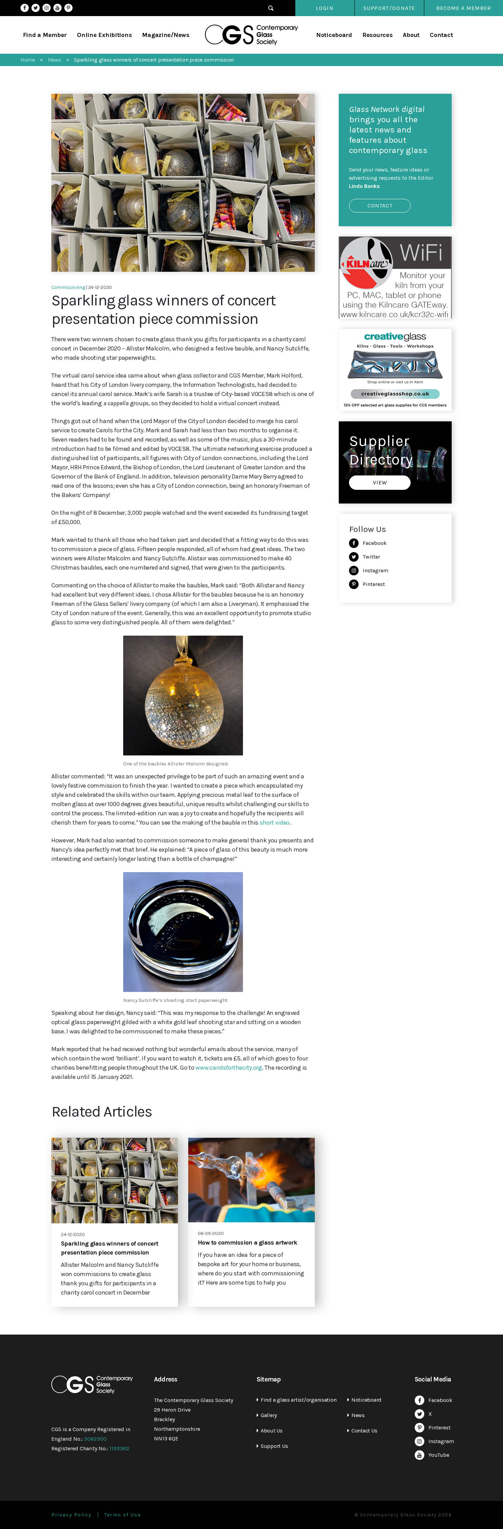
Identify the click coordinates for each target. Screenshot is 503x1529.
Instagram (46, 8)
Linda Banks (364, 186)
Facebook (25, 8)
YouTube (57, 8)
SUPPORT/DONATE (389, 8)
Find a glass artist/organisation (298, 1400)
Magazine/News (166, 35)
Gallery (269, 1415)
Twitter (35, 8)
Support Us (274, 1446)
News (358, 1415)
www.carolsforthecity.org (228, 1067)
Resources (377, 35)
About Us (272, 1430)
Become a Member (463, 8)
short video (274, 822)
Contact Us (364, 1430)
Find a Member (45, 35)
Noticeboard (334, 35)
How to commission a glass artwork (247, 1242)
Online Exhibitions (104, 35)
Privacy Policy (71, 1515)
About (411, 35)
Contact (441, 35)
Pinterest (68, 8)
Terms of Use (122, 1515)
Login (325, 8)
